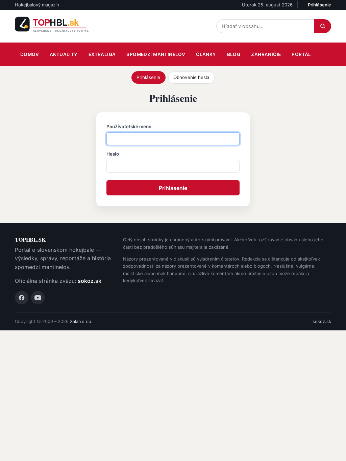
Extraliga (102, 54)
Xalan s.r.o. (81, 321)
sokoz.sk (89, 280)
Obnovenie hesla (191, 77)
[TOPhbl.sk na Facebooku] (21, 297)
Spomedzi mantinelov (155, 54)
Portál (301, 54)
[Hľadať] (322, 26)
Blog (234, 54)
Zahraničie (266, 54)
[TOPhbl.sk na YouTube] (38, 297)
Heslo (112, 154)
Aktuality (64, 54)
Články (206, 54)
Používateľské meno (128, 126)
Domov (29, 54)
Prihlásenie (319, 4)
